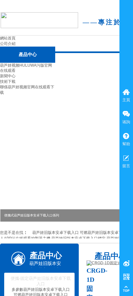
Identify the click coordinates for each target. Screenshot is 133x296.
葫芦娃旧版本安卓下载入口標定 (78, 238)
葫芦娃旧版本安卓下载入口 (55, 232)
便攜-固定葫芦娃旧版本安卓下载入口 (41, 281)
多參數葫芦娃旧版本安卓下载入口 (41, 289)
